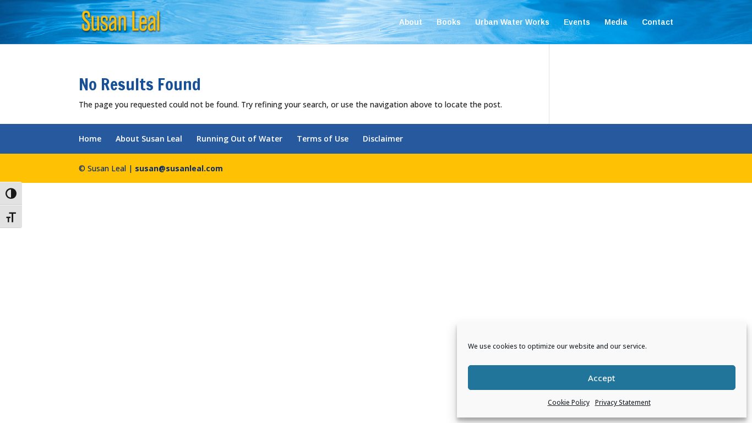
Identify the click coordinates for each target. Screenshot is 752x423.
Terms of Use (322, 138)
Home (90, 138)
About (410, 22)
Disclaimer (383, 138)
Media (616, 22)
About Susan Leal (149, 138)
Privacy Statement (623, 402)
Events (577, 22)
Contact (657, 22)
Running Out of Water (239, 138)
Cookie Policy (569, 402)
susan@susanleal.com (179, 168)
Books (449, 22)
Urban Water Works (512, 22)
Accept (601, 377)
